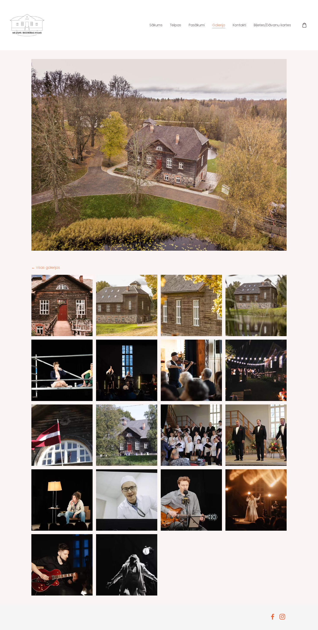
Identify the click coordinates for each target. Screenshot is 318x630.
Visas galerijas (48, 267)
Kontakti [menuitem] (239, 25)
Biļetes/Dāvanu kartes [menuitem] (272, 25)
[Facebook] (272, 616)
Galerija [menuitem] (218, 25)
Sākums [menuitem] (155, 25)
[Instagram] (282, 616)
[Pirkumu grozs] (304, 25)
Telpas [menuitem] (175, 25)
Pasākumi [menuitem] (197, 25)
